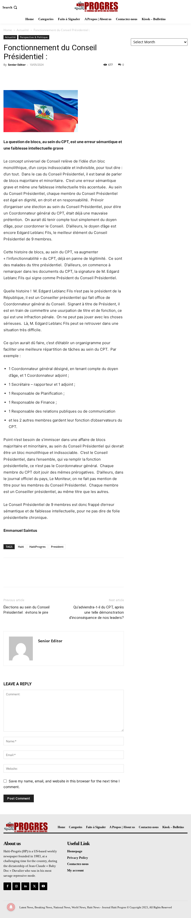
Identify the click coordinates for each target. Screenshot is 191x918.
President (57, 546)
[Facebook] (8, 76)
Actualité (23, 30)
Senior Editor (17, 64)
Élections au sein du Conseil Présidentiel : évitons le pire (26, 610)
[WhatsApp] (43, 76)
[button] (10, 7)
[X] (20, 76)
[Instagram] (16, 886)
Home (7, 30)
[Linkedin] (25, 886)
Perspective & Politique (34, 37)
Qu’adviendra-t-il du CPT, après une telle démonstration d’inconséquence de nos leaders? (96, 612)
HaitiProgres (37, 546)
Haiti (21, 546)
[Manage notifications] (11, 907)
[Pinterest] (31, 76)
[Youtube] (43, 886)
